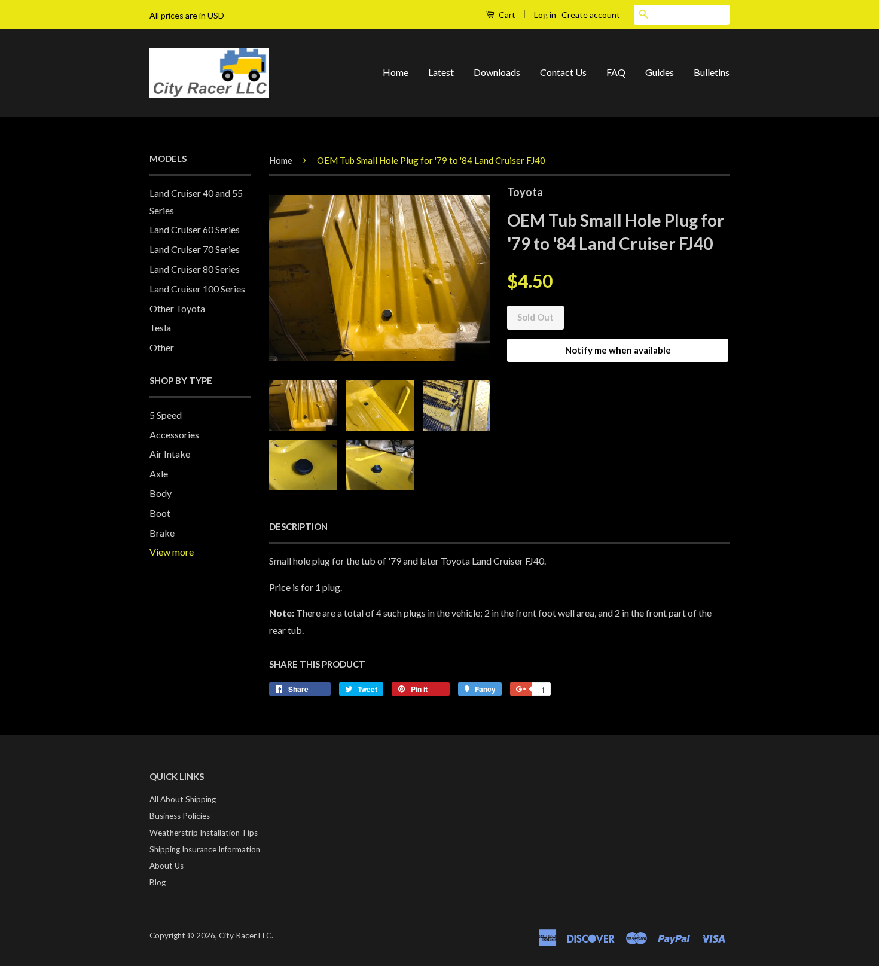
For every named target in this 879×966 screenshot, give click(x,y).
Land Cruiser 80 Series (194, 269)
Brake (162, 532)
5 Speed (165, 414)
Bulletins (712, 72)
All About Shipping (182, 799)
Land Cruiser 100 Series (197, 288)
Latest (441, 72)
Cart (506, 15)
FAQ (615, 72)
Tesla (160, 327)
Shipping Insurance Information (204, 849)
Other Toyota (177, 308)
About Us (166, 865)
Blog (157, 882)
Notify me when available (618, 350)
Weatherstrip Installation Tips (203, 832)
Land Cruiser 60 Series (194, 229)
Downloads (497, 72)
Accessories (174, 434)
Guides (659, 72)
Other (161, 347)
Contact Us (563, 72)
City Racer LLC (245, 935)
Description (298, 526)
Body (160, 493)
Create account (590, 15)
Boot (159, 513)
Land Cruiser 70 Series (194, 249)
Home (395, 72)
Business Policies (179, 816)
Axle (158, 473)
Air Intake (169, 453)
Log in (545, 15)
